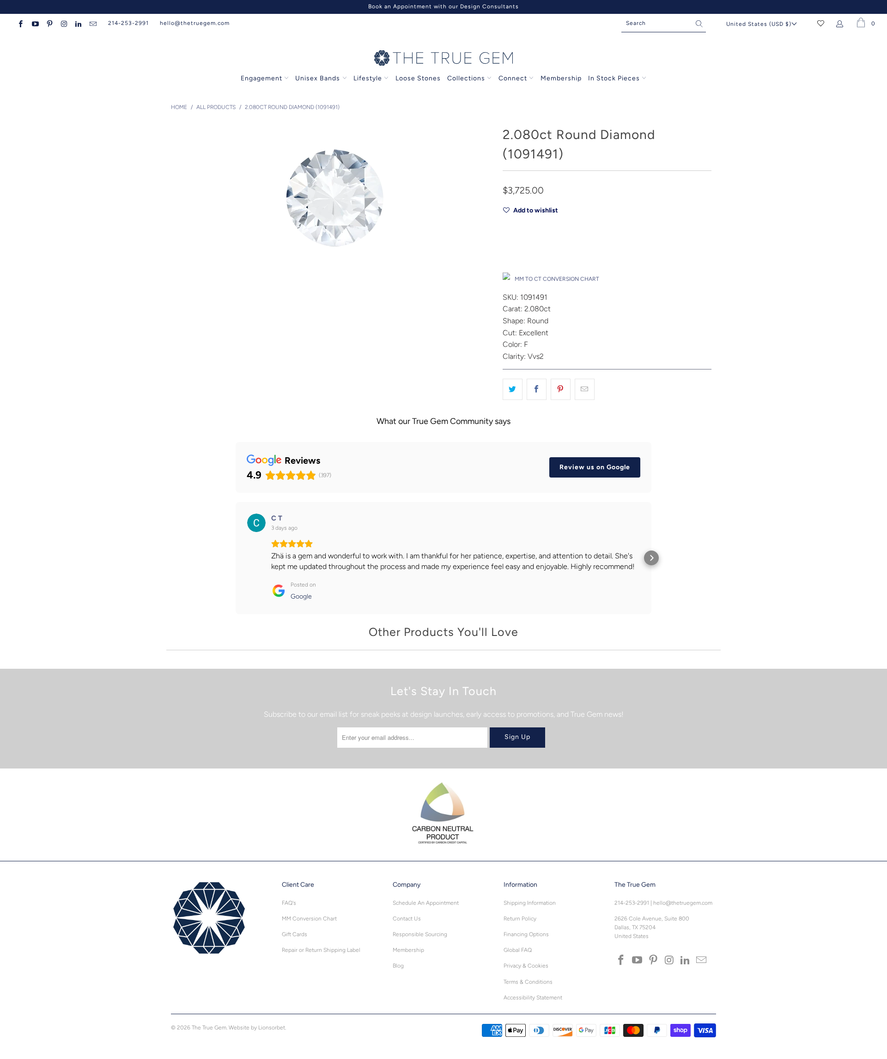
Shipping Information (530, 903)
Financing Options (526, 934)
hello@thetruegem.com (195, 23)
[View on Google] (256, 523)
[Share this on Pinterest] (561, 389)
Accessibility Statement (533, 997)
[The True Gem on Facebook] (20, 23)
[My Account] (841, 23)
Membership (561, 78)
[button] (235, 558)
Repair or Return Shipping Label (321, 950)
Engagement (261, 78)
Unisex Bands (317, 78)
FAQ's (289, 903)
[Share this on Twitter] (512, 389)
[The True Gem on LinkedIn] (78, 23)
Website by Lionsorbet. (257, 1027)
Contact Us (407, 918)
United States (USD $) (758, 24)
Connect (512, 78)
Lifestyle (367, 78)
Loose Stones (418, 78)
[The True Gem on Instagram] (63, 23)
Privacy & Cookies (526, 965)
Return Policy (520, 918)
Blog (398, 965)
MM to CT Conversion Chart (557, 279)
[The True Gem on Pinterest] (49, 23)
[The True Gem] (443, 58)
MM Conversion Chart (309, 918)
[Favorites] (820, 23)
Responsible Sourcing (420, 934)
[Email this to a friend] (585, 389)
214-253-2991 (128, 23)
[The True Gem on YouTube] (34, 23)
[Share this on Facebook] (537, 389)
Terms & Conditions (528, 982)
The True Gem (209, 1027)
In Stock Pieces (615, 78)
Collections (467, 78)
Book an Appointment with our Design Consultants (443, 6)
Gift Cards (294, 934)
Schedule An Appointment (426, 903)
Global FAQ (518, 950)
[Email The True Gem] (92, 23)
